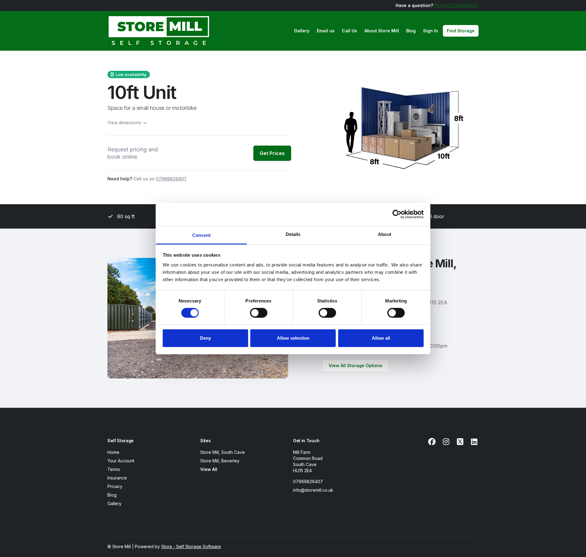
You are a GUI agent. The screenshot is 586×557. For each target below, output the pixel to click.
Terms (113, 469)
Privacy (114, 486)
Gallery (301, 30)
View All (208, 469)
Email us (326, 30)
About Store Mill (381, 30)
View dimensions (124, 122)
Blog (411, 30)
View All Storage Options (355, 365)
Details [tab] (293, 234)
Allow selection (293, 338)
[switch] (258, 313)
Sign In (430, 30)
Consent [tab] (201, 234)
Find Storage (461, 30)
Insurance (117, 477)
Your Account (120, 460)
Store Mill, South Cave (222, 452)
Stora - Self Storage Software (191, 546)
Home (113, 452)
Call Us (349, 30)
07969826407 (308, 481)
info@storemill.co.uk (313, 490)
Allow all (381, 338)
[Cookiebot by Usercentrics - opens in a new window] (397, 214)
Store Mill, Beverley (220, 460)
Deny (205, 338)
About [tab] (384, 234)
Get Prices (272, 153)
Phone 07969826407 (456, 5)
